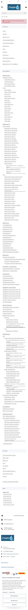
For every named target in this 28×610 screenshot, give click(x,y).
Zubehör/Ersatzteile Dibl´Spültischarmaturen (10, 439)
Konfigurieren (14, 600)
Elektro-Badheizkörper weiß (12, 382)
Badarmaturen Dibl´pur (10, 145)
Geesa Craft (7, 94)
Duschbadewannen (7, 231)
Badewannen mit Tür (8, 229)
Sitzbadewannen (7, 245)
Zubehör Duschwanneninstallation (11, 284)
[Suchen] (25, 13)
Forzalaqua (5, 465)
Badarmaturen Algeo (9, 183)
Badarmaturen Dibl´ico (9, 136)
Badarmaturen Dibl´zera (10, 161)
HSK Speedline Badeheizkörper (10, 395)
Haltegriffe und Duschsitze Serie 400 (11, 295)
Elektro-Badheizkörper (9, 377)
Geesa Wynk (7, 121)
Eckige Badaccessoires (9, 79)
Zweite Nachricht (7, 494)
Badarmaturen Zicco (9, 217)
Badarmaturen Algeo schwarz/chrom (13, 185)
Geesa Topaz (7, 119)
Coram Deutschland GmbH (9, 455)
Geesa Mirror (7, 102)
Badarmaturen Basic (9, 197)
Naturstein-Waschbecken (9, 257)
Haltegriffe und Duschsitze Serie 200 (11, 291)
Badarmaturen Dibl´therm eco (11, 157)
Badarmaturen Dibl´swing (10, 151)
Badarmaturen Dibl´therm (10, 155)
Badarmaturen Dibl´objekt (10, 140)
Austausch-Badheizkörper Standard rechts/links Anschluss (14, 344)
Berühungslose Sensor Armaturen (11, 307)
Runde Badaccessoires (9, 86)
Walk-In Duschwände (8, 410)
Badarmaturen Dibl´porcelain (11, 143)
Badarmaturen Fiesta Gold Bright (12, 205)
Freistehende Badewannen (9, 235)
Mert (4, 336)
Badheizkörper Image (9, 397)
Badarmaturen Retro (9, 209)
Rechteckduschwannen (8, 278)
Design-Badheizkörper (9, 369)
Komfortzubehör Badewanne (10, 250)
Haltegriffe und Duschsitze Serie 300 (11, 293)
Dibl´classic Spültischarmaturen (12, 420)
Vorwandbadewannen (8, 247)
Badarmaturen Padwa (9, 207)
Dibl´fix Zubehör (8, 163)
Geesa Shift (7, 114)
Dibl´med (6, 317)
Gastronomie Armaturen (8, 311)
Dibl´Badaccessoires (7, 77)
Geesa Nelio (7, 106)
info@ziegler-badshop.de (13, 554)
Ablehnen (14, 604)
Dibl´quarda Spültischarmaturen (12, 432)
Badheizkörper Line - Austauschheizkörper (14, 401)
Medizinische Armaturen (9, 315)
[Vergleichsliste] (17, 1)
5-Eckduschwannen (7, 276)
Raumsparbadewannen (8, 239)
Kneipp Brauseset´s (7, 313)
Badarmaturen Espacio (9, 201)
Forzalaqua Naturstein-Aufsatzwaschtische (14, 259)
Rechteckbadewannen (8, 241)
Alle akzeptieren (14, 595)
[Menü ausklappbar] (2, 7)
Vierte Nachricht (7, 498)
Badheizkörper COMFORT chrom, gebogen (14, 353)
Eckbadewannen (7, 233)
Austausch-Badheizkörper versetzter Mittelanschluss (15, 348)
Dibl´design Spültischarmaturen (12, 422)
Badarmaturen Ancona (9, 193)
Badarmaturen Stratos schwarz (11, 213)
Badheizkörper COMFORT (10, 351)
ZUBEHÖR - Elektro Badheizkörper (14, 391)
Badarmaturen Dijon (9, 199)
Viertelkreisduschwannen (9, 282)
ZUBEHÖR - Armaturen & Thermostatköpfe (12, 388)
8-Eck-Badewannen (7, 227)
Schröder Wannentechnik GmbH (10, 481)
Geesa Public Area (8, 112)
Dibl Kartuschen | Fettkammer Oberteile (13, 172)
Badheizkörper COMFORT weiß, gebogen (13, 364)
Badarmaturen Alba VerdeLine (11, 181)
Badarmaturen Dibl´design (10, 130)
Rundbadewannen (7, 243)
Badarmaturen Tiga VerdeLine (11, 215)
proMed (5, 476)
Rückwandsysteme (7, 443)
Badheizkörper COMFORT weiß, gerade (15, 367)
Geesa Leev (7, 100)
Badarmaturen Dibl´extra (10, 132)
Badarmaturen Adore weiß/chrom (12, 179)
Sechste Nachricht (7, 502)
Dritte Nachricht (7, 496)
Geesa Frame (7, 96)
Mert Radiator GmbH (8, 473)
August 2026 (6, 492)
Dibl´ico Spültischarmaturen (11, 426)
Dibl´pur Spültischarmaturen (11, 430)
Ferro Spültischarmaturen (9, 416)
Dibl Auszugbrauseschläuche (13, 169)
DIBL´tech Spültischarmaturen (11, 434)
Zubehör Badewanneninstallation (11, 252)
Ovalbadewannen (7, 237)
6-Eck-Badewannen (7, 225)
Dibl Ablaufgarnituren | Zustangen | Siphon (15, 166)
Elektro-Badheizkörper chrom (13, 379)
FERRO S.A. (5, 460)
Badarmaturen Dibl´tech (10, 153)
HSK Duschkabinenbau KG (9, 471)
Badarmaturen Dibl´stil (9, 149)
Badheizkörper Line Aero (10, 403)
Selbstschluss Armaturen (12, 321)
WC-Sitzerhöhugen (7, 302)
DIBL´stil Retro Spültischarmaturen (12, 436)
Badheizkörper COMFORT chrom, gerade (14, 357)
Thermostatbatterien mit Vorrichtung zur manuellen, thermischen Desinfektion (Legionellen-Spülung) (15, 325)
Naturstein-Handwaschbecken (11, 261)
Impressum (5, 592)
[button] (9, 1)
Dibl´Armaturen (6, 126)
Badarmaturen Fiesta (9, 203)
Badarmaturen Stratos (9, 211)
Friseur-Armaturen (7, 309)
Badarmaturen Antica (9, 195)
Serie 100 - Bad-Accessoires (9, 300)
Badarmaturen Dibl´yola (10, 159)
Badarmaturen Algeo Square (11, 187)
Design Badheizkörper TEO (12, 375)
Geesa (4, 88)
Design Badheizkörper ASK (12, 371)
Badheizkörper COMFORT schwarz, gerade (14, 361)
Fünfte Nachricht (7, 500)
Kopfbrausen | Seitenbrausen (10, 270)
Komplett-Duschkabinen (8, 408)
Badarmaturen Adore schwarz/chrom (13, 177)
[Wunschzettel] (25, 1)
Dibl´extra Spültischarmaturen (11, 424)
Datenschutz (12, 592)
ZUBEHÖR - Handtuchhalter (12, 393)
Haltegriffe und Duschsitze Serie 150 (11, 289)
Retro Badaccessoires (9, 83)
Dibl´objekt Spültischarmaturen (12, 428)
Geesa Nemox (7, 108)
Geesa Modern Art (8, 104)
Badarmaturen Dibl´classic (10, 128)
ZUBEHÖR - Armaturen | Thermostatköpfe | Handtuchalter (14, 384)
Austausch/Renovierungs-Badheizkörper (14, 338)
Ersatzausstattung (8, 81)
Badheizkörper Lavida (9, 399)
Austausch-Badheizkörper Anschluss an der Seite (15, 341)
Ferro (4, 174)
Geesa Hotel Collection (9, 98)
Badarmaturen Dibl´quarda (11, 147)
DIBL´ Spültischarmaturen (9, 418)
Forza (4, 463)
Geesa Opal (7, 110)
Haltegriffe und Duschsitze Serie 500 (11, 298)
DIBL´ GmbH (5, 458)
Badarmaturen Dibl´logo (10, 138)
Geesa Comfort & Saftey (10, 92)
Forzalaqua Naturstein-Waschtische (13, 263)
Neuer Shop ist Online (8, 504)
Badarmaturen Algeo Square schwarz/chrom (11, 190)
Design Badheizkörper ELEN (13, 373)
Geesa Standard (8, 117)
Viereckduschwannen (8, 280)
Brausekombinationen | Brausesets (11, 268)
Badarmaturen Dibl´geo (10, 134)
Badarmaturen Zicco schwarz (11, 219)
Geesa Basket (7, 90)
